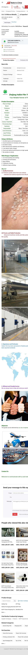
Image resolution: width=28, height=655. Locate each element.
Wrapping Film (18, 625)
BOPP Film (18, 606)
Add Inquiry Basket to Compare (10, 55)
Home (3, 11)
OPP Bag (18, 604)
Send (15, 514)
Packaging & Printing (10, 11)
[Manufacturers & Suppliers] (14, 2)
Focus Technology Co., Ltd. (19, 649)
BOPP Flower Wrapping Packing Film (9, 609)
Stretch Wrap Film (7, 625)
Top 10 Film (18, 640)
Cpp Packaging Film (7, 640)
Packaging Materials (20, 11)
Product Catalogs (23, 600)
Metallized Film (19, 609)
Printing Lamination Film (9, 637)
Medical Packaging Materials (8, 606)
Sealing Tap (4, 604)
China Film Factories (8, 633)
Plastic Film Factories (21, 633)
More (3, 643)
